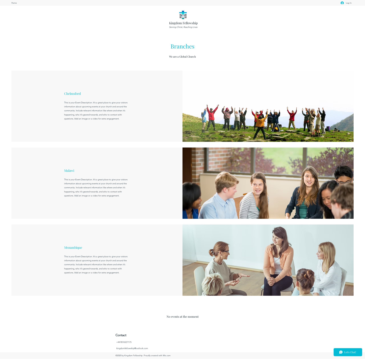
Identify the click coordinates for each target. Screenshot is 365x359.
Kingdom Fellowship (183, 23)
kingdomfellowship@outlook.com (132, 348)
